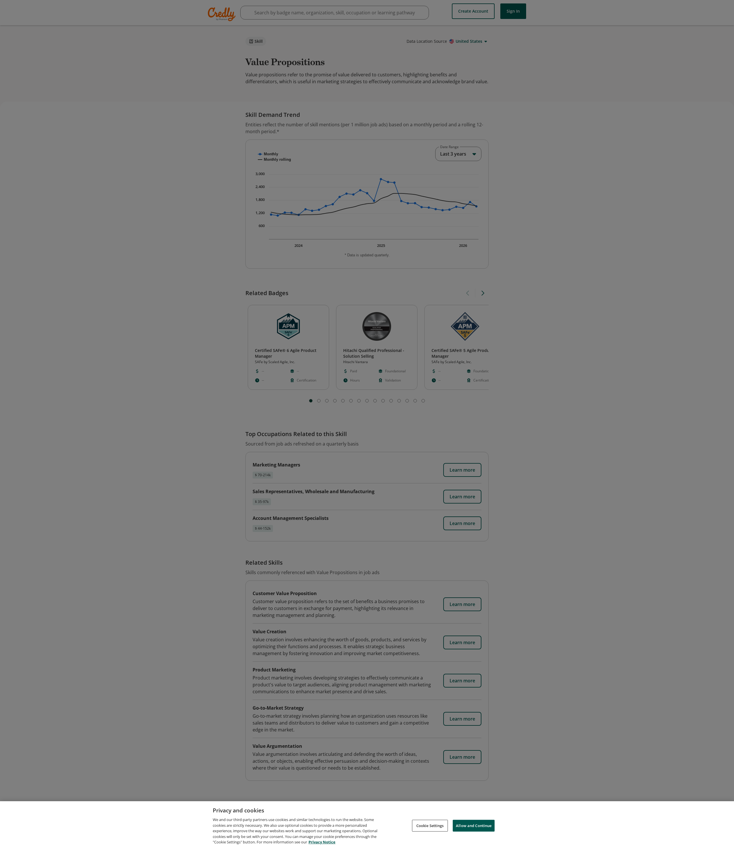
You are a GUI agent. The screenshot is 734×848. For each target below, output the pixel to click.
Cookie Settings (430, 825)
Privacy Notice (322, 842)
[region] (367, 824)
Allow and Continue (473, 825)
